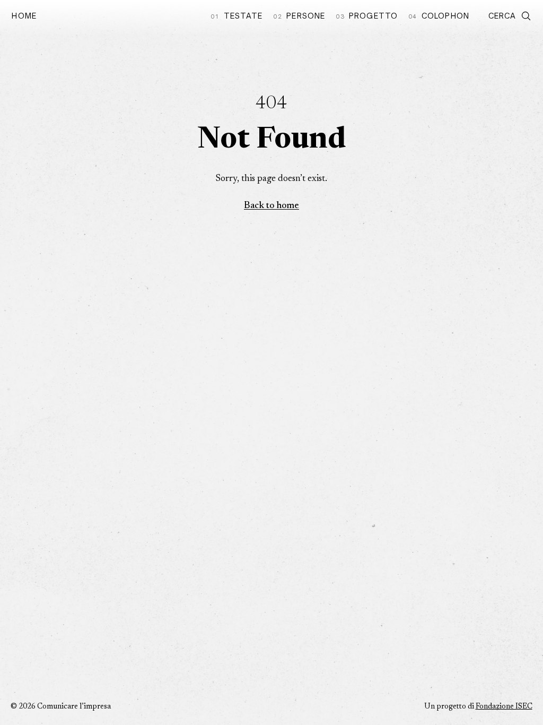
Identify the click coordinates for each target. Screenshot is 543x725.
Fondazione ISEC (504, 707)
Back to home (271, 206)
